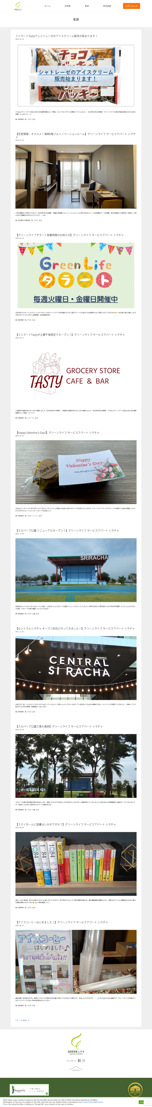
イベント (35, 516)
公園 (33, 614)
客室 (87, 6)
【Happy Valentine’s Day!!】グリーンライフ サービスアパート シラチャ (57, 432)
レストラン (30, 418)
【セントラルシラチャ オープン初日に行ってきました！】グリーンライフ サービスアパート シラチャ (75, 628)
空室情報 (21, 220)
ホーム (47, 6)
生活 (33, 119)
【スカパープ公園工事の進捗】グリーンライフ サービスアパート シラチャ (59, 726)
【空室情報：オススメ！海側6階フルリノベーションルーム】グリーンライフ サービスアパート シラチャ (75, 135)
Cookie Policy (87, 1102)
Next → (26, 1020)
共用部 (68, 6)
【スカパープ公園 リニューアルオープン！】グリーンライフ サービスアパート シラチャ (67, 530)
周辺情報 (107, 6)
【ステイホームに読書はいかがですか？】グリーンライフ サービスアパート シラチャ (65, 824)
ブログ (29, 119)
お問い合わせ (132, 6)
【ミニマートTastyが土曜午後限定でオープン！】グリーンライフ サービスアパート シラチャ (70, 334)
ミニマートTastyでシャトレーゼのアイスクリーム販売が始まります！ (56, 36)
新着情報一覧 (22, 119)
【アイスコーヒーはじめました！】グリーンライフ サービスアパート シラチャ (61, 922)
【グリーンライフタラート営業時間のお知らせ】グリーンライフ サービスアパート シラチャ (69, 235)
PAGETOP (76, 1070)
